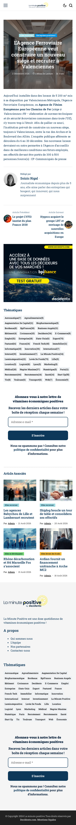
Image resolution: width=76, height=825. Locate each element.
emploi (10, 338)
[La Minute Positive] (38, 5)
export (58, 338)
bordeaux (11, 328)
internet (10, 353)
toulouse (20, 379)
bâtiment (11, 333)
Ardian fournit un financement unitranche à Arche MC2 (54, 564)
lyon (37, 364)
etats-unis (42, 338)
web (48, 379)
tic (8, 379)
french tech (41, 343)
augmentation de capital (19, 323)
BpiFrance (27, 328)
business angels (48, 328)
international (51, 348)
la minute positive (52, 353)
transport (35, 379)
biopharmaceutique (47, 323)
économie (62, 379)
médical (10, 369)
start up (63, 374)
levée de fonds (38, 359)
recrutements (33, 374)
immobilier (60, 343)
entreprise (26, 338)
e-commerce (63, 333)
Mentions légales (46, 819)
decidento (45, 333)
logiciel (24, 364)
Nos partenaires (20, 646)
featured (10, 343)
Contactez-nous (20, 650)
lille (55, 359)
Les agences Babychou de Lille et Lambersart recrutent (19, 514)
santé (49, 374)
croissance (27, 333)
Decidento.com (28, 819)
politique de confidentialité (31, 449)
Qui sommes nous (22, 638)
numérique (50, 369)
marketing (50, 364)
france (24, 343)
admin (11, 523)
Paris (64, 369)
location (10, 364)
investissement (28, 353)
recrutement (13, 374)
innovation (32, 348)
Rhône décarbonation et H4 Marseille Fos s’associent (19, 562)
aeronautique (13, 317)
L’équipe (16, 642)
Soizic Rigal (29, 178)
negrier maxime (30, 369)
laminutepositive (15, 359)
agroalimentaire (33, 317)
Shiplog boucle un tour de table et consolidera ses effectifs (56, 514)
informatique (13, 348)
